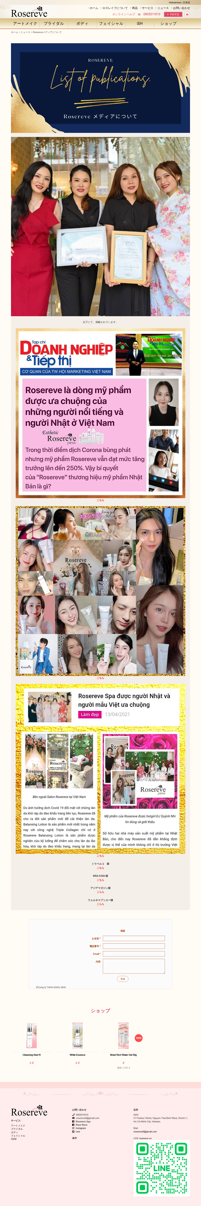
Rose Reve (81, 1124)
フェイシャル (111, 23)
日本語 (186, 2)
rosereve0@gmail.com (145, 1131)
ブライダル (54, 23)
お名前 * (96, 938)
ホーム (93, 8)
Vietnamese (175, 2)
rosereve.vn (145, 1138)
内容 (98, 961)
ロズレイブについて (115, 8)
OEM (140, 23)
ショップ (168, 23)
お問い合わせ (181, 8)
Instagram (80, 1128)
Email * (96, 954)
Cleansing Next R (32, 1054)
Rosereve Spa (82, 1121)
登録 (122, 979)
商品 (134, 8)
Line (77, 1131)
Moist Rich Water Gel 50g (123, 1054)
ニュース (163, 8)
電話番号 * (95, 946)
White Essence (77, 1054)
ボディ (82, 23)
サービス (147, 8)
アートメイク (25, 23)
